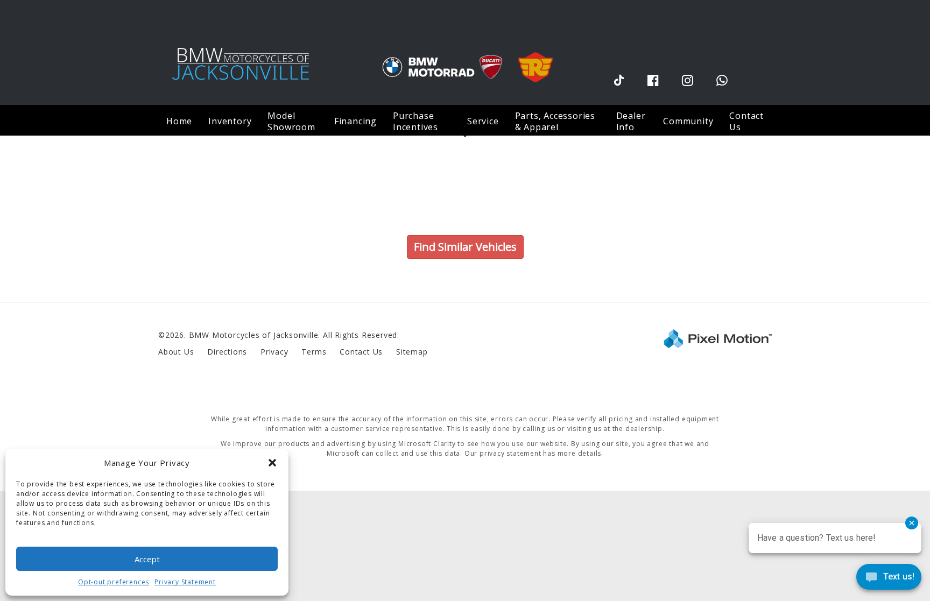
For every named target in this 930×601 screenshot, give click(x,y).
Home (179, 121)
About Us (176, 352)
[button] (272, 462)
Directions (227, 352)
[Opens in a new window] (619, 80)
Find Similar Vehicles (465, 246)
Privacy (274, 352)
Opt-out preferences (113, 581)
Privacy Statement (185, 581)
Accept (147, 559)
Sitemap (412, 352)
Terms (313, 352)
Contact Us (746, 121)
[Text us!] (889, 579)
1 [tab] (465, 135)
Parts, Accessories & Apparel (555, 121)
